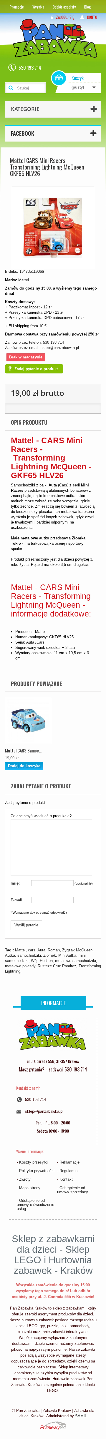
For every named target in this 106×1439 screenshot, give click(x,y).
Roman (54, 950)
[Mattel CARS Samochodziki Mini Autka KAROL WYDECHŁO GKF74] (28, 721)
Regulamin (68, 1171)
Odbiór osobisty (64, 6)
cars (31, 950)
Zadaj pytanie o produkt (36, 369)
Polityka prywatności (36, 1171)
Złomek (49, 955)
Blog (87, 6)
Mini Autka (67, 955)
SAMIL (81, 1416)
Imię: (15, 883)
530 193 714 (53, 342)
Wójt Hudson (42, 960)
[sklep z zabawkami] (52, 1037)
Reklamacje (69, 1162)
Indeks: (11, 271)
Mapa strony (29, 1188)
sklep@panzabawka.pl (60, 347)
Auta (41, 950)
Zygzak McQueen (77, 950)
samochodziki (29, 955)
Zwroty (25, 1179)
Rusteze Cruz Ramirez (57, 966)
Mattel (23, 280)
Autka (10, 955)
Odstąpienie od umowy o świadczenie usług (35, 1204)
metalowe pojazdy (20, 966)
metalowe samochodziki (75, 960)
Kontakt (66, 1179)
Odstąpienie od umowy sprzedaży (72, 1190)
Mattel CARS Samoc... (23, 750)
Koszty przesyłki (33, 1162)
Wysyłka (38, 6)
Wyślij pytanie (26, 925)
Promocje (17, 6)
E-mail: (17, 900)
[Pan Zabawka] (57, 46)
